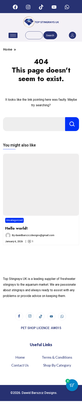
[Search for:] (34, 124)
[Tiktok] (41, 7)
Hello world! (16, 228)
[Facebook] (15, 7)
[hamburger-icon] (13, 35)
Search (50, 35)
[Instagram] (28, 7)
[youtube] (51, 316)
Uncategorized (14, 220)
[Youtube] (54, 7)
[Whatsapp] (67, 7)
